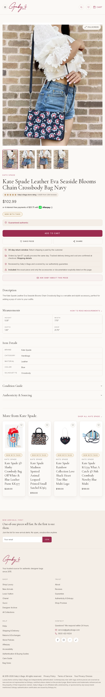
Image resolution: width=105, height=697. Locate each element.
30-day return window (18, 250)
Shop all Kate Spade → (90, 416)
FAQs (5, 626)
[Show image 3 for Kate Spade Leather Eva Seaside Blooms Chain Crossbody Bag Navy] (44, 159)
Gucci (5, 603)
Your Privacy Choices (83, 676)
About (57, 584)
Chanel (5, 598)
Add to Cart (52, 233)
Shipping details (24, 258)
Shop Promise (61, 603)
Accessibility (8, 649)
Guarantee (59, 594)
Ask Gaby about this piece (54, 278)
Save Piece (28, 241)
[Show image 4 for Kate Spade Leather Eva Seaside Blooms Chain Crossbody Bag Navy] (61, 159)
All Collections (8, 612)
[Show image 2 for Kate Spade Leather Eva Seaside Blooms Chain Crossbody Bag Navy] (27, 159)
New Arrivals (8, 589)
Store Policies (8, 640)
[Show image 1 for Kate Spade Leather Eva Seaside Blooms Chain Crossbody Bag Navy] (10, 159)
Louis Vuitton (8, 594)
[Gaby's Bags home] (18, 7)
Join (47, 539)
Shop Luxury (8, 584)
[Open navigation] (5, 7)
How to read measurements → (86, 311)
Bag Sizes (7, 663)
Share (79, 241)
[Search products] (81, 7)
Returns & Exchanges (11, 635)
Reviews (58, 589)
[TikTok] (76, 640)
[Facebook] (57, 640)
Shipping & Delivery (11, 631)
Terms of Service (65, 676)
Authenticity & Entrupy (64, 598)
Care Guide (7, 658)
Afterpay (6, 644)
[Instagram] (63, 640)
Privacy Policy (50, 676)
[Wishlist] (88, 7)
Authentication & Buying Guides (16, 654)
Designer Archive (10, 607)
